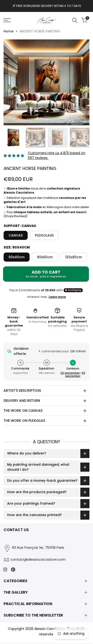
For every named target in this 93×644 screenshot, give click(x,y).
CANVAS (16, 235)
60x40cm (17, 257)
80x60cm (45, 257)
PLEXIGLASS (44, 235)
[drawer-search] (75, 20)
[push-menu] (7, 20)
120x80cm (73, 257)
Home (9, 31)
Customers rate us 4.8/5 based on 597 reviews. (56, 155)
